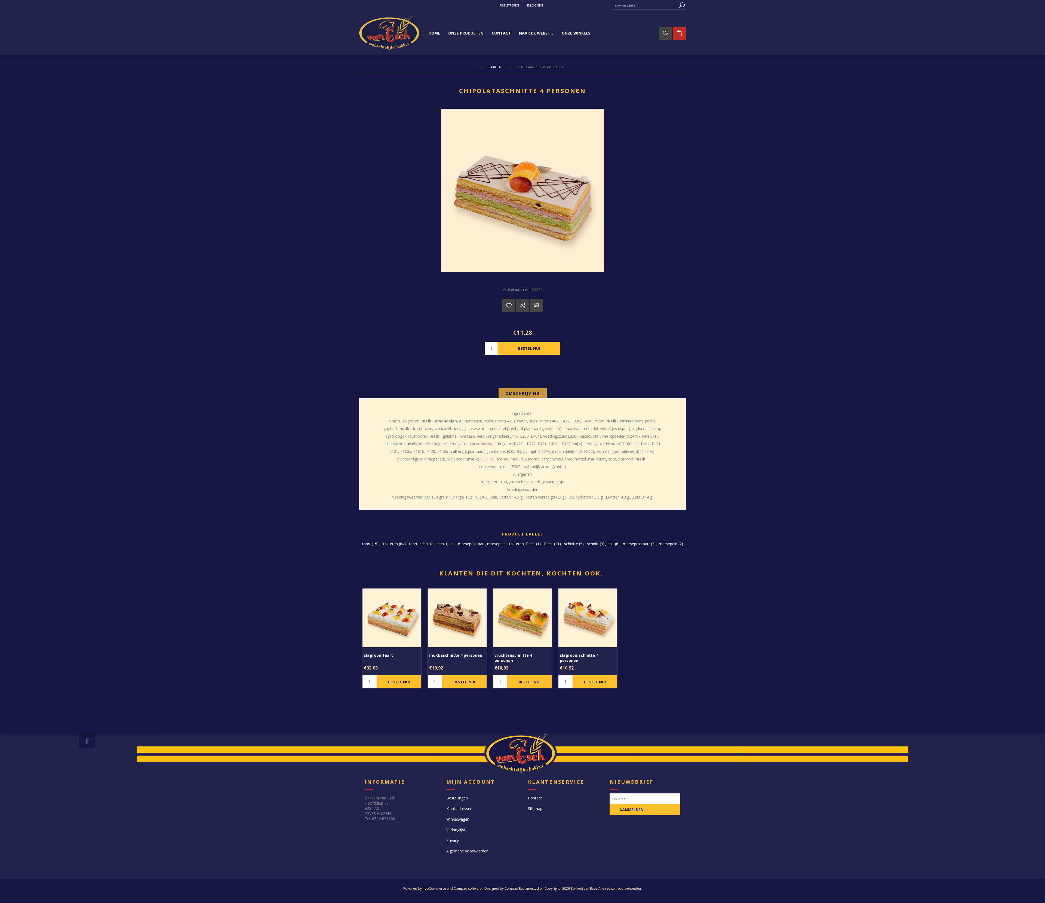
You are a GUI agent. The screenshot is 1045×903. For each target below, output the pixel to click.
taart (366, 543)
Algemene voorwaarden (467, 851)
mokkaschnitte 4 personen (455, 655)
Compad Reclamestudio (523, 888)
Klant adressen (459, 808)
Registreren (509, 5)
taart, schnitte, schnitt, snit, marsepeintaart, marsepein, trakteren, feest (472, 543)
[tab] (523, 393)
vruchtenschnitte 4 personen (513, 658)
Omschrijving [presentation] (522, 393)
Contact (535, 798)
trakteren (390, 543)
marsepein (668, 543)
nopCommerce (434, 888)
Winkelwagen (457, 819)
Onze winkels (576, 33)
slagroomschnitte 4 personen (579, 658)
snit (611, 543)
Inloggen (535, 5)
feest (548, 543)
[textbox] (645, 5)
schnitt (593, 543)
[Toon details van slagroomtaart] (391, 617)
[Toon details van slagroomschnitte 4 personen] (587, 617)
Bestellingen (457, 798)
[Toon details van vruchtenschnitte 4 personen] (522, 617)
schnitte (571, 543)
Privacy (452, 840)
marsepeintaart (636, 543)
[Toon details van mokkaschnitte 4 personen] (457, 617)
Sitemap (535, 808)
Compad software (468, 888)
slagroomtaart (378, 655)
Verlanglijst (455, 829)
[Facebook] (87, 741)
